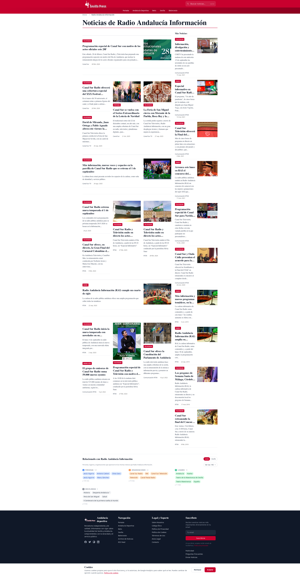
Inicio (84, 15)
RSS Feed (121, 542)
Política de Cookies (159, 532)
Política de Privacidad (160, 529)
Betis (154, 10)
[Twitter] (90, 542)
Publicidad (190, 551)
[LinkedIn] (98, 542)
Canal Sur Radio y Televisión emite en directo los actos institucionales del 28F (125, 234)
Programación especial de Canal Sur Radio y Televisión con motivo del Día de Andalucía (126, 372)
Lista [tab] (207, 459)
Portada (126, 10)
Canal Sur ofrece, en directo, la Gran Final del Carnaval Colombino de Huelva (95, 249)
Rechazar (197, 570)
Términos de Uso (158, 535)
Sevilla (162, 10)
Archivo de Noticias (125, 539)
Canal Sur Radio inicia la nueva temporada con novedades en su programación (95, 333)
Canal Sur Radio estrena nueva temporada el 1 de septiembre (95, 210)
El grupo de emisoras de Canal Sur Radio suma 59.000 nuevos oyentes (95, 371)
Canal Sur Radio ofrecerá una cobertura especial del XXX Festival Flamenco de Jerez (96, 92)
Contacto (155, 542)
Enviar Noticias (191, 557)
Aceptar (210, 570)
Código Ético (157, 526)
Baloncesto (173, 10)
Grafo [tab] (213, 459)
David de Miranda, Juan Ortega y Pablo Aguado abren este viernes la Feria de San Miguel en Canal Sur (95, 128)
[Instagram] (94, 542)
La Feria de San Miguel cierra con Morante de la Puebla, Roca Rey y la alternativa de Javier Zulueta (157, 116)
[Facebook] (85, 542)
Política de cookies (111, 573)
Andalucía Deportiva (141, 10)
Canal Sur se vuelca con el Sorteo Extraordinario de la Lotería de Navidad (126, 113)
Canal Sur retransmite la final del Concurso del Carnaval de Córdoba (185, 421)
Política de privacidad (201, 546)
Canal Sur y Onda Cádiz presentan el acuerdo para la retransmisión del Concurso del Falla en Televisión (185, 262)
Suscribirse (200, 538)
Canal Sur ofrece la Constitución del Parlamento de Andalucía (157, 354)
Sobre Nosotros (158, 522)
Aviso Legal (156, 539)
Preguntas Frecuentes (194, 554)
